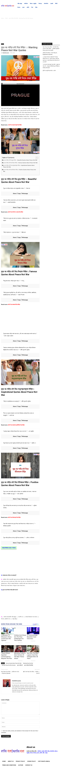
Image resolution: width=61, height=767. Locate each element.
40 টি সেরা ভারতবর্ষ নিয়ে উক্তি (14, 304)
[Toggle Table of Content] (36, 158)
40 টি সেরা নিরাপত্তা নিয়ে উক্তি (14, 517)
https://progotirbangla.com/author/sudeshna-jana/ (22, 683)
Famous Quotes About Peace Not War (13, 663)
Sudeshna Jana (6, 52)
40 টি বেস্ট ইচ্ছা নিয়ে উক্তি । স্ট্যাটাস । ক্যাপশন (31, 672)
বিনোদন (6, 18)
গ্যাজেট (43, 751)
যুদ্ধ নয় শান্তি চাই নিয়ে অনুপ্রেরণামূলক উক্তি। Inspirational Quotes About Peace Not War (18, 166)
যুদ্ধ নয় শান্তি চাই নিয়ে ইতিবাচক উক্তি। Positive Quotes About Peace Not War (19, 170)
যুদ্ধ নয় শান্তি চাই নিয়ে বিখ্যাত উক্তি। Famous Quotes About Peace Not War (20, 162)
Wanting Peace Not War (28, 663)
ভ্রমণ (38, 752)
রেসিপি (41, 752)
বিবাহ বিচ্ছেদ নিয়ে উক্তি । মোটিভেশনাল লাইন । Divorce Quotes (10, 672)
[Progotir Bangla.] (7, 5)
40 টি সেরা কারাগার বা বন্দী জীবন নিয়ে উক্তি (16, 425)
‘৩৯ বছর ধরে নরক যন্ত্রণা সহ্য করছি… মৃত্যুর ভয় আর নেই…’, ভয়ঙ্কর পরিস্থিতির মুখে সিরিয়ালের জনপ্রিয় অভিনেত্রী (51, 66)
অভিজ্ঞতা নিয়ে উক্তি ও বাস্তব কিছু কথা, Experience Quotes (50, 53)
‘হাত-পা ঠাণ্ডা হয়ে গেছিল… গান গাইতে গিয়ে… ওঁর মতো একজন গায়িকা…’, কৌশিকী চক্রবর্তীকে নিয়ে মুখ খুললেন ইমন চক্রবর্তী (51, 48)
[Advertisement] (20, 31)
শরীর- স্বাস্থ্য (45, 752)
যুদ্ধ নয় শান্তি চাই (20, 665)
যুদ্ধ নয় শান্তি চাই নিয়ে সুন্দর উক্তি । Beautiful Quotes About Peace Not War (20, 160)
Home (2, 18)
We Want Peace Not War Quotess (8, 665)
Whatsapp (25, 193)
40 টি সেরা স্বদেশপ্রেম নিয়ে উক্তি (15, 125)
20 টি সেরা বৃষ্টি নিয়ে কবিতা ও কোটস (49, 70)
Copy (19, 193)
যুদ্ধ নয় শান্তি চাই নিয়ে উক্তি (28, 665)
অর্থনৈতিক (39, 751)
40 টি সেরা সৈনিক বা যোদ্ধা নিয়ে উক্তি (15, 212)
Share (14, 193)
